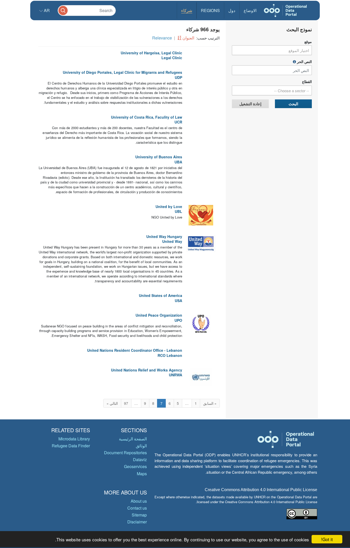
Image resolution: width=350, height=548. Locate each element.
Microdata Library (74, 439)
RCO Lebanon (170, 355)
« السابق (210, 403)
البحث (293, 104)
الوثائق (141, 446)
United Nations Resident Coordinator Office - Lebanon (134, 350)
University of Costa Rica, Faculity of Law (146, 117)
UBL (178, 211)
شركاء (186, 10)
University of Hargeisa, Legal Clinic (151, 52)
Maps (142, 474)
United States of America (160, 295)
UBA (178, 161)
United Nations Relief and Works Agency (146, 370)
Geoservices (135, 466)
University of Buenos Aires (158, 156)
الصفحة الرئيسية (133, 439)
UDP (178, 77)
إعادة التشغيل (250, 104)
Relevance (162, 38)
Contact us (137, 508)
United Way (172, 241)
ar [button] (46, 10)
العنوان (188, 38)
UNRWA (175, 374)
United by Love (169, 206)
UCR (178, 122)
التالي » (112, 403)
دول (231, 10)
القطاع (307, 81)
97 (126, 403)
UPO (178, 320)
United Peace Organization (159, 315)
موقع (308, 41)
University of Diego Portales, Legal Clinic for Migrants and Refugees (122, 72)
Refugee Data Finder (71, 446)
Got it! (327, 539)
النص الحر (304, 61)
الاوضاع (250, 10)
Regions (210, 10)
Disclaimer (137, 522)
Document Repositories (125, 453)
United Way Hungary (164, 236)
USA (178, 300)
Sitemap (139, 515)
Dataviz (140, 459)
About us (139, 501)
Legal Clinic (171, 57)
